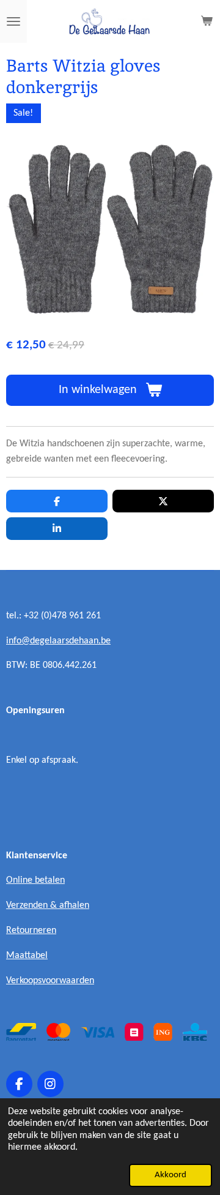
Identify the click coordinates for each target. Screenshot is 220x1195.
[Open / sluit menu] (13, 21)
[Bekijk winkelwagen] (206, 21)
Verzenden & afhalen (47, 905)
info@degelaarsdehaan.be (58, 641)
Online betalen (35, 880)
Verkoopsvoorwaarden (50, 981)
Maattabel (27, 956)
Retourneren (31, 930)
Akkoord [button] (170, 1175)
